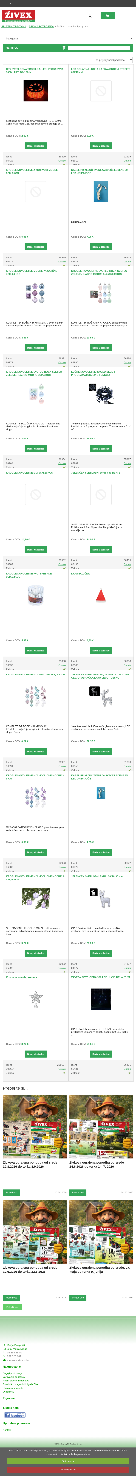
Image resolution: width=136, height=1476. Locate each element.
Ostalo (62, 160)
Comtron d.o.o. (75, 1444)
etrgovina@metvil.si (18, 1360)
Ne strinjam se (68, 1469)
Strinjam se (68, 1461)
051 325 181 (14, 1356)
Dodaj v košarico (35, 145)
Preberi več (11, 1192)
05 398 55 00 (14, 1352)
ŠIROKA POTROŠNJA (41, 26)
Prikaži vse (12, 1307)
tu (89, 1454)
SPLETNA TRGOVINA (13, 26)
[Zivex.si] (18, 15)
